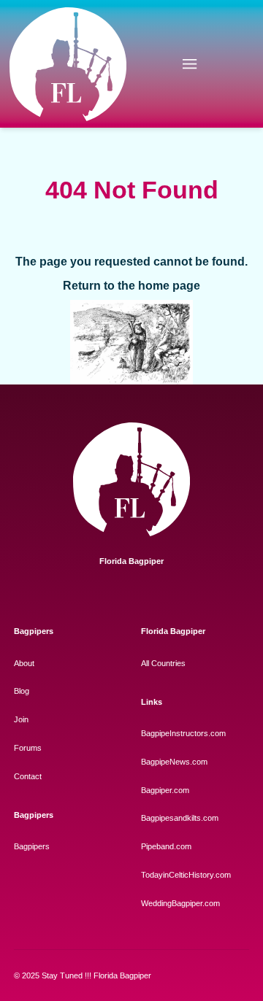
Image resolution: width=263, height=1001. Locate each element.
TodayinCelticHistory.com (186, 874)
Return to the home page (131, 285)
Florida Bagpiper (122, 975)
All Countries (163, 663)
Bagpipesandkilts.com (179, 817)
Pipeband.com (166, 846)
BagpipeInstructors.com (183, 733)
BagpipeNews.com (174, 761)
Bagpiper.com (165, 790)
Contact (28, 776)
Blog (21, 691)
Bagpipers (32, 846)
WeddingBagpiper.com (180, 903)
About (24, 663)
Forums (28, 747)
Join (21, 719)
